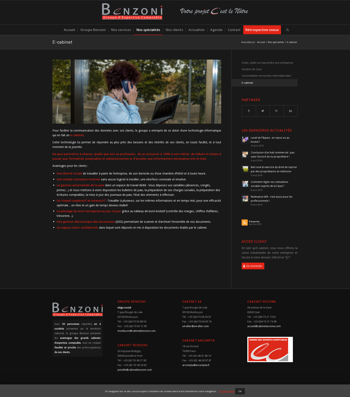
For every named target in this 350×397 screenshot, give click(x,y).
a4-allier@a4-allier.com (195, 326)
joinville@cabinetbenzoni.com (134, 369)
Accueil (261, 42)
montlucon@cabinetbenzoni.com (136, 331)
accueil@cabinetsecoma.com (264, 326)
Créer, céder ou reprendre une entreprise (267, 62)
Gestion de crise (252, 69)
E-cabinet (62, 42)
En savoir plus (227, 391)
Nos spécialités (276, 42)
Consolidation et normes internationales (266, 75)
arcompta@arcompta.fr (196, 365)
